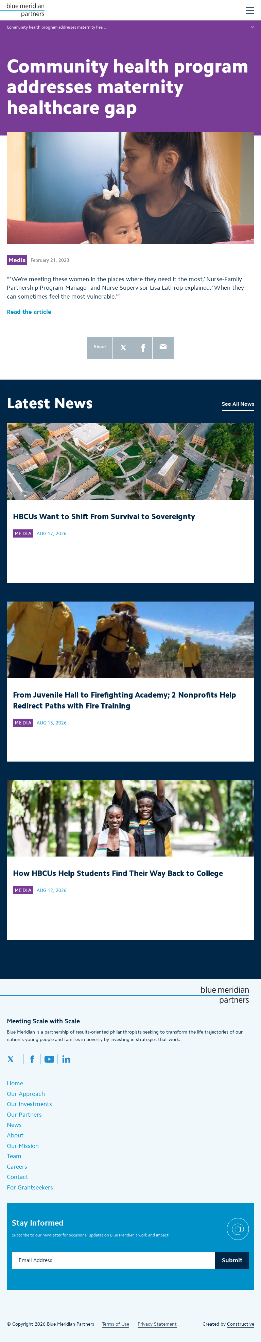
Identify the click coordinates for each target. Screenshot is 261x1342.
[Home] (25, 10)
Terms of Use (115, 1324)
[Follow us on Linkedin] (66, 1059)
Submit (232, 1260)
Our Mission (23, 1146)
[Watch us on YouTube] (49, 1059)
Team (14, 1156)
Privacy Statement (157, 1324)
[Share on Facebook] (143, 348)
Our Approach (26, 1094)
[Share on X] (123, 348)
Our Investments (29, 1104)
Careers (17, 1166)
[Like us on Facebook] (32, 1059)
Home (15, 1083)
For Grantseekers (30, 1187)
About (15, 1135)
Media (16, 260)
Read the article (29, 312)
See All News (238, 404)
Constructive (240, 1324)
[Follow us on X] (15, 1059)
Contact (17, 1177)
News (14, 1125)
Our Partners (24, 1114)
